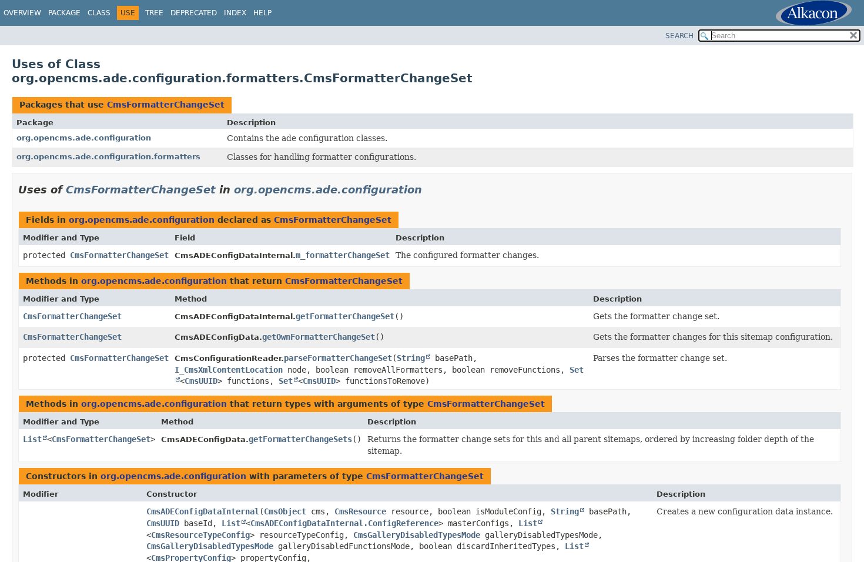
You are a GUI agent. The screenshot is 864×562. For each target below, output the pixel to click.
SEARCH (679, 36)
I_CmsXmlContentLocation (229, 369)
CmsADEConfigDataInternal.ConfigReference (344, 523)
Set (286, 381)
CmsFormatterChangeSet (166, 104)
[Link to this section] (430, 189)
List (32, 439)
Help (262, 13)
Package (64, 13)
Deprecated (193, 13)
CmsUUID (201, 381)
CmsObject (285, 511)
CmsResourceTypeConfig (200, 535)
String (411, 358)
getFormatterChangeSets (300, 439)
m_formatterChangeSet (343, 255)
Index (235, 13)
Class (99, 13)
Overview (22, 13)
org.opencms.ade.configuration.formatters (108, 156)
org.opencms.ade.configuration (83, 137)
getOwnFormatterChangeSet (318, 337)
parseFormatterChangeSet (338, 358)
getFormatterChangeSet (345, 316)
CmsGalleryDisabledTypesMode (416, 535)
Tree (154, 13)
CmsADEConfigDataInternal (202, 511)
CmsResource (360, 511)
